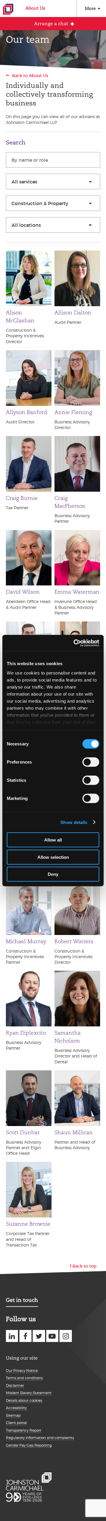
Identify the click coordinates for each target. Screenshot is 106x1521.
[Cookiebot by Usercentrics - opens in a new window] (74, 643)
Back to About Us (30, 76)
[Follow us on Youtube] (52, 1336)
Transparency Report (23, 1430)
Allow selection (53, 856)
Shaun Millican (73, 1132)
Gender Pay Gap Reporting (29, 1445)
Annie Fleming (73, 412)
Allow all (53, 839)
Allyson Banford (26, 412)
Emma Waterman (77, 592)
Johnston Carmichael (8, 9)
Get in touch (22, 1300)
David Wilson (23, 592)
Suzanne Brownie (28, 1224)
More (90, 8)
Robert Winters (73, 941)
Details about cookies (24, 1400)
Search (15, 142)
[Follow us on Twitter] (39, 1336)
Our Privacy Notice (22, 1370)
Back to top (84, 1266)
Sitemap (13, 1415)
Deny (53, 874)
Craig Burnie (22, 498)
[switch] (90, 762)
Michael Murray (26, 941)
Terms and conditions (24, 1378)
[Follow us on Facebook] (25, 1336)
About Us (35, 8)
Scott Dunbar (23, 1132)
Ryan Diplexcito (26, 1033)
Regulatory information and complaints (40, 1437)
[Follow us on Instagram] (65, 1336)
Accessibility (16, 1408)
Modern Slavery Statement (29, 1393)
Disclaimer (15, 1385)
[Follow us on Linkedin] (12, 1336)
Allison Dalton (72, 312)
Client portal (16, 1422)
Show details (73, 822)
